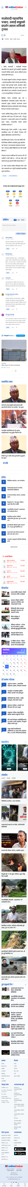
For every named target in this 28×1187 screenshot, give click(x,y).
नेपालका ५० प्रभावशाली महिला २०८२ (18, 1089)
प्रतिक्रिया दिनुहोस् (20, 234)
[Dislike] (16, 249)
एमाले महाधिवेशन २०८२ (5, 1153)
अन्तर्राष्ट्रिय (3, 1081)
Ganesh (8, 278)
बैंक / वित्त (16, 1071)
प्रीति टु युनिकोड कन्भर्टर (17, 1124)
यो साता (8, 778)
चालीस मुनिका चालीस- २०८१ (19, 1115)
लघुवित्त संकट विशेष (5, 1138)
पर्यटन (15, 1066)
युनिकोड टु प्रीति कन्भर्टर (17, 1128)
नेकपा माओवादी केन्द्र (13, 176)
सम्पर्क (15, 1145)
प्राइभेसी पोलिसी (17, 1143)
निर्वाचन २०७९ (4, 1148)
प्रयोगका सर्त (17, 1138)
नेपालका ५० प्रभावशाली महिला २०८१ (18, 1095)
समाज (2, 1064)
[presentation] (12, 371)
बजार (15, 1064)
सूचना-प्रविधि (17, 1076)
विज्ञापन (15, 1140)
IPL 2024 (3, 1094)
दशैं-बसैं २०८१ (4, 1159)
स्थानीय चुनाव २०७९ (5, 1145)
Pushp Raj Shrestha (12, 294)
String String (10, 314)
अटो (15, 1073)
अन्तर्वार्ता (3, 1071)
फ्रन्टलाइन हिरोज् (17, 1121)
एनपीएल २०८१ (4, 1088)
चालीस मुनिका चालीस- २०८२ (19, 1111)
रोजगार (15, 1069)
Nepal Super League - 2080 (5, 1101)
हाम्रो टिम (16, 1135)
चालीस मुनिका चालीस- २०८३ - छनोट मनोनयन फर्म (19, 1106)
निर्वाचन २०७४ (4, 1143)
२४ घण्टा (3, 778)
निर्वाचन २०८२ (4, 1150)
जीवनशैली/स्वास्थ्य (5, 1076)
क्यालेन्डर (6, 650)
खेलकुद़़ (3, 1073)
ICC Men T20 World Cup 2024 (6, 1091)
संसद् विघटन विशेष (5, 1140)
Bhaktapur (9, 254)
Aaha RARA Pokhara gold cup (6, 1097)
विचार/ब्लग (4, 1066)
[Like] (12, 249)
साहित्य (3, 1069)
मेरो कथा (16, 1118)
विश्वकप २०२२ (4, 1157)
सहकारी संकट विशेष (6, 1135)
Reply (8, 249)
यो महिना (14, 778)
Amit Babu (9, 237)
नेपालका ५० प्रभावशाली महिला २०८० (18, 1100)
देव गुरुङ (4, 176)
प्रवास (2, 1078)
